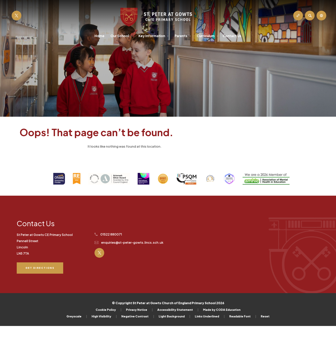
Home (99, 36)
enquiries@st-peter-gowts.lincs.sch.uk (132, 242)
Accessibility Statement (178, 309)
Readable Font (242, 316)
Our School (121, 36)
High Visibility (104, 316)
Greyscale (76, 316)
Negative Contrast (137, 316)
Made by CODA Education (222, 309)
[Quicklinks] (298, 15)
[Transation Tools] (321, 15)
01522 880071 (111, 234)
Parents (183, 36)
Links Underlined (210, 316)
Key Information (153, 36)
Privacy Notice (139, 309)
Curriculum (207, 36)
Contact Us (232, 36)
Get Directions (39, 270)
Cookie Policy (109, 309)
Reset (265, 316)
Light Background (174, 316)
